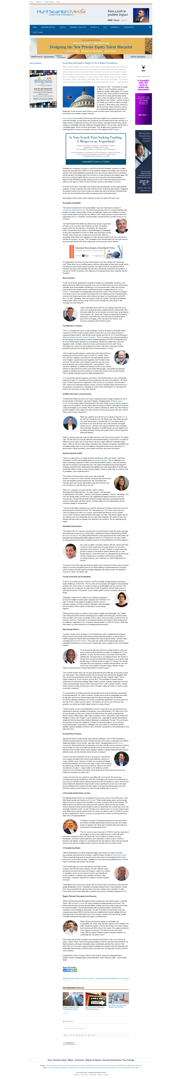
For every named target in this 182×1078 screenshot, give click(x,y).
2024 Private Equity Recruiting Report (58, 1067)
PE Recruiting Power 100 (104, 1065)
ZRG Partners (82, 641)
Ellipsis (63, 27)
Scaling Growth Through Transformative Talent (71, 1008)
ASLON (113, 335)
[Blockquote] (82, 1035)
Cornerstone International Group (74, 210)
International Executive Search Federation (81, 337)
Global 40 (66, 1065)
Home (31, 2)
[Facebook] (68, 970)
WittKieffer (80, 584)
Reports (93, 27)
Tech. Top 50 (81, 1065)
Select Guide (38, 32)
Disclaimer (105, 1074)
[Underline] (70, 1035)
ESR (104, 27)
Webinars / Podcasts (78, 27)
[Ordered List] (76, 1035)
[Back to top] (179, 1075)
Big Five (61, 1065)
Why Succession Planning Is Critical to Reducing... (95, 1008)
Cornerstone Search (119, 855)
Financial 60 (74, 1065)
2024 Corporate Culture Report (77, 1067)
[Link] (88, 1035)
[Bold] (65, 1035)
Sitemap (100, 1074)
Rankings (114, 27)
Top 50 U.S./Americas (52, 1065)
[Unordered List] (79, 1035)
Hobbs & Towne (79, 903)
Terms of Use (84, 1074)
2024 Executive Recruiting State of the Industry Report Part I (101, 1067)
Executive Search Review (112, 1060)
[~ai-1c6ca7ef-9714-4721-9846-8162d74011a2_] (127, 9)
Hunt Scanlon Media (70, 118)
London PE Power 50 (91, 1065)
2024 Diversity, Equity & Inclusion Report (128, 1067)
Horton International (71, 535)
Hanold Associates (101, 460)
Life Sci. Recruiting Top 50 (119, 1065)
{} (91, 1035)
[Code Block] (85, 1035)
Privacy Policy (92, 1074)
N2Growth (91, 800)
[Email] (75, 970)
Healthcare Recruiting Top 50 (134, 1065)
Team (58, 2)
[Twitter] (71, 970)
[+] (94, 1035)
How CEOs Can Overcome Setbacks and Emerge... (117, 1006)
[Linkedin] (64, 970)
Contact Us (39, 2)
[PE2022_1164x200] (91, 39)
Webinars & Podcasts (93, 1060)
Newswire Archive (48, 27)
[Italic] (67, 1035)
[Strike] (73, 1035)
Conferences (129, 27)
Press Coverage (49, 2)
